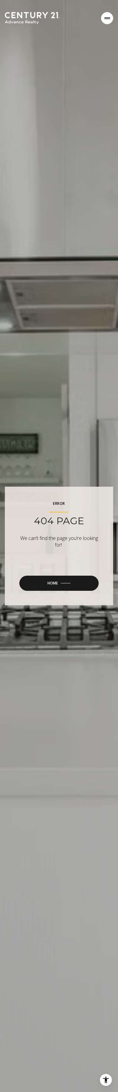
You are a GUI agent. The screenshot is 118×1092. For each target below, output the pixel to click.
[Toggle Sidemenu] (107, 18)
